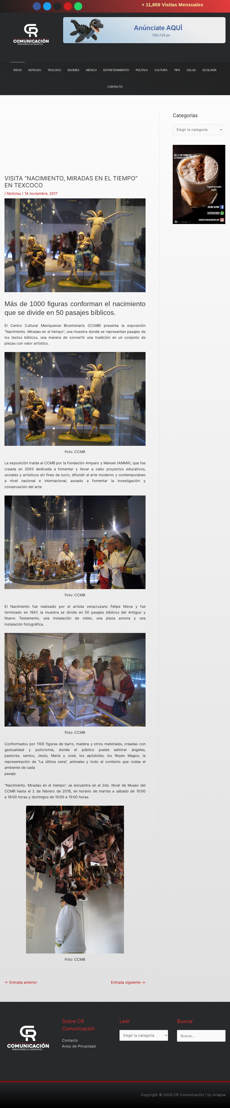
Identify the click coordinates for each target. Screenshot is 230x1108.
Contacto (70, 1040)
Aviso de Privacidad (79, 1046)
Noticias (14, 193)
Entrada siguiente (128, 982)
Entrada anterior (21, 982)
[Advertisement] (75, 143)
